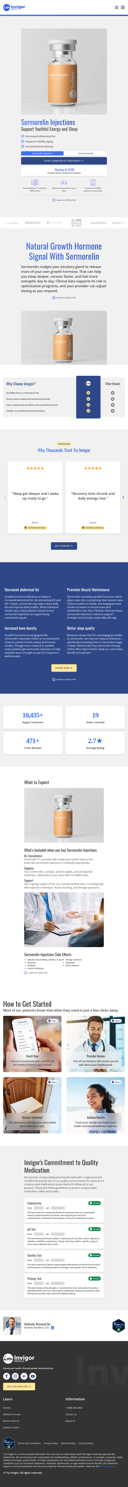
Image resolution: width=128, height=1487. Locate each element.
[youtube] (32, 1376)
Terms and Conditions (29, 1443)
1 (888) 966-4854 (74, 1407)
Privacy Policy (51, 1443)
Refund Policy (68, 1443)
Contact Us (71, 1414)
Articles (7, 1407)
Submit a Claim (11, 1427)
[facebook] (6, 1376)
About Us (70, 1420)
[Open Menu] (116, 7)
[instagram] (15, 1376)
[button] (123, 497)
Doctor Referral (11, 1420)
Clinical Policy (86, 1443)
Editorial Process (12, 1414)
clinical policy (107, 1466)
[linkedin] (24, 1376)
